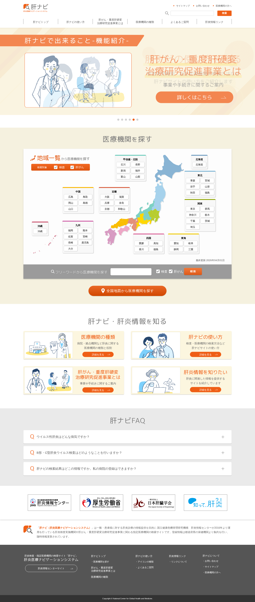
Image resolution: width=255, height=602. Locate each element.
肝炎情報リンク (214, 21)
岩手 (192, 186)
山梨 (137, 176)
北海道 (199, 164)
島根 (85, 202)
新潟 (123, 170)
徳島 (156, 249)
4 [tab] (129, 119)
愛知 (176, 243)
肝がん (179, 271)
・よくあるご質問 (144, 567)
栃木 (207, 214)
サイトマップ (183, 6)
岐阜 (190, 243)
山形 (207, 186)
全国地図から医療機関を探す (130, 291)
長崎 (70, 242)
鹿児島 (85, 242)
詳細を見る (98, 354)
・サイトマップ (210, 566)
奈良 (121, 202)
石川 (123, 164)
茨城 (207, 221)
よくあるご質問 (180, 21)
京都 (107, 209)
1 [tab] (118, 119)
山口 (70, 209)
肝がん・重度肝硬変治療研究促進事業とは (110, 21)
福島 (207, 192)
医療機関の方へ (224, 6)
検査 (164, 271)
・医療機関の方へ (212, 572)
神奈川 (192, 214)
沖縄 (40, 231)
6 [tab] (137, 119)
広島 (70, 196)
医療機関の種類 (145, 21)
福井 (137, 170)
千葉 (192, 221)
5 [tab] (133, 119)
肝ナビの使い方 (75, 21)
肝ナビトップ (41, 21)
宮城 (207, 180)
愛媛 (141, 243)
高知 (156, 243)
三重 (190, 249)
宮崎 (85, 236)
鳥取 (85, 196)
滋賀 (121, 196)
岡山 (70, 202)
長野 (137, 164)
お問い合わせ (203, 6)
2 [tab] (122, 119)
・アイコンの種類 (144, 561)
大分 (70, 248)
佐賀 (70, 236)
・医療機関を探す (100, 561)
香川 (141, 249)
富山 (123, 176)
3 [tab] (125, 119)
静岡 (176, 249)
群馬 (207, 208)
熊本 (85, 230)
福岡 (70, 230)
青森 (192, 180)
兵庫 (107, 202)
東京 (192, 208)
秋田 (192, 192)
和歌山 (121, 209)
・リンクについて (178, 561)
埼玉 (192, 227)
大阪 (107, 196)
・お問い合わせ (210, 561)
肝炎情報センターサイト (51, 568)
